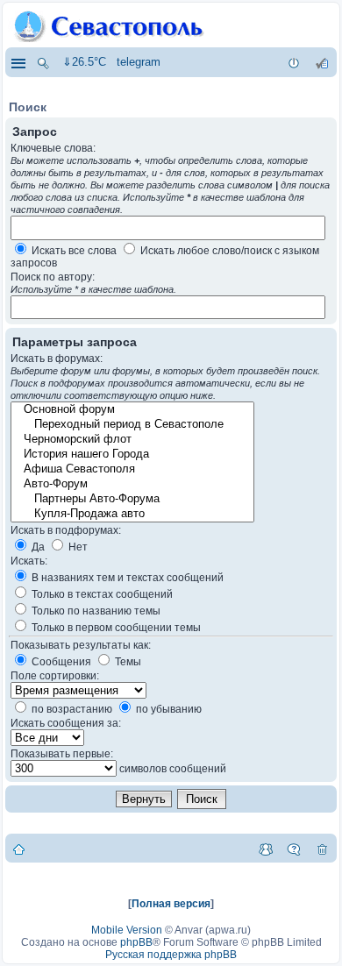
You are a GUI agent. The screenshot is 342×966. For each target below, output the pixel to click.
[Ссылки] (17, 62)
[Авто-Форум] (131, 484)
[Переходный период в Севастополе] (131, 424)
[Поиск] (43, 62)
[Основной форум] (131, 409)
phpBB (136, 942)
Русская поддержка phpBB (171, 954)
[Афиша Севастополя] (131, 469)
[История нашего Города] (131, 454)
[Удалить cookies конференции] (322, 848)
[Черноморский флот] (131, 439)
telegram (138, 61)
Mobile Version (126, 930)
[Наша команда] (265, 848)
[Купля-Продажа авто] (131, 514)
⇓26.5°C (84, 61)
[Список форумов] (19, 848)
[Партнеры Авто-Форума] (131, 499)
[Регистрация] (322, 62)
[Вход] (293, 62)
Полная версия (171, 904)
